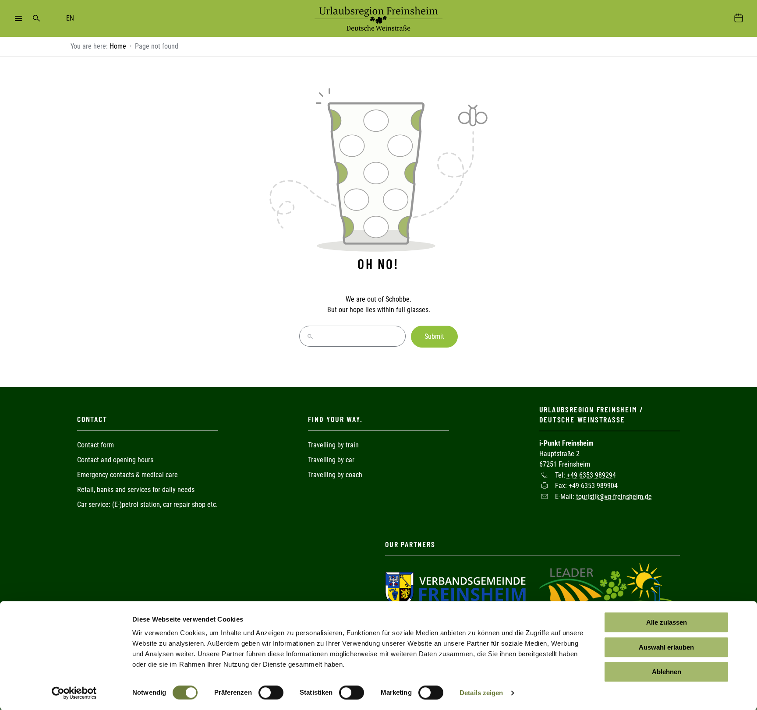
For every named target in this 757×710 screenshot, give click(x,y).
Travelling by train (334, 445)
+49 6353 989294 (591, 475)
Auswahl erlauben (666, 647)
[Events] (738, 18)
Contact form (95, 445)
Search (36, 18)
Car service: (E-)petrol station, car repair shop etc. (147, 504)
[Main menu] (18, 18)
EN (70, 18)
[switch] (270, 692)
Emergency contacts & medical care (127, 475)
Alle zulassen (666, 622)
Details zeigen (481, 692)
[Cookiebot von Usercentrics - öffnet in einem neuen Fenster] (74, 692)
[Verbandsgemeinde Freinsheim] (455, 588)
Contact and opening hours (115, 460)
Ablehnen (666, 671)
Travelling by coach (335, 475)
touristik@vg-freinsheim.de (614, 496)
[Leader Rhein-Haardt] (607, 588)
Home (118, 46)
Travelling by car (331, 460)
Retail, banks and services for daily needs (136, 489)
